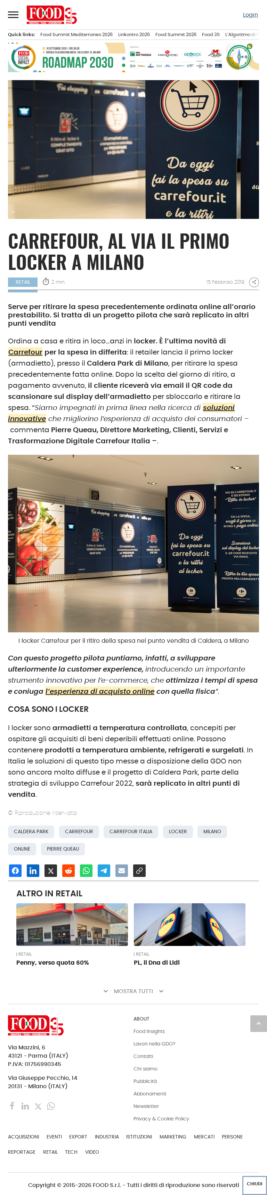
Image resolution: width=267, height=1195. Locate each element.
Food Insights (149, 1031)
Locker (178, 831)
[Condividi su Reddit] (68, 870)
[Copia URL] (139, 870)
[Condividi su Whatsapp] (86, 870)
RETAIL (23, 282)
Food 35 (211, 34)
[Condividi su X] (50, 870)
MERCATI (204, 1136)
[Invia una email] (121, 870)
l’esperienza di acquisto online (100, 691)
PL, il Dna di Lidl (157, 962)
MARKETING (173, 1136)
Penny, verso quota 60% (52, 962)
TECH (71, 1152)
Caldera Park (31, 831)
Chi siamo (145, 1068)
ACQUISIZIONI (23, 1136)
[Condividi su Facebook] (15, 870)
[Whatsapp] (51, 1106)
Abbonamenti (150, 1093)
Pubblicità (145, 1081)
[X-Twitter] (39, 1106)
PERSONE (232, 1136)
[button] (13, 14)
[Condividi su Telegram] (104, 870)
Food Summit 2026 (175, 34)
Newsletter (146, 1106)
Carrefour (25, 352)
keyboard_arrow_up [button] (258, 1023)
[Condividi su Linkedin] (33, 870)
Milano (212, 831)
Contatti (143, 1056)
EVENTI (54, 1136)
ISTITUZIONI (139, 1136)
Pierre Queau (63, 849)
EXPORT (78, 1136)
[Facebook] (13, 1106)
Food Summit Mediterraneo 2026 (76, 34)
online (22, 849)
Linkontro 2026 (134, 34)
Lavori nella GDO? (154, 1043)
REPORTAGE (21, 1152)
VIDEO (92, 1152)
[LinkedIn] (26, 1106)
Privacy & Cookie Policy (161, 1118)
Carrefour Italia (131, 831)
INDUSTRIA (107, 1136)
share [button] (254, 282)
